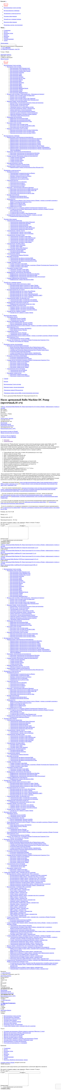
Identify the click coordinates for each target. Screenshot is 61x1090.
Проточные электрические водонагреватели (19, 151)
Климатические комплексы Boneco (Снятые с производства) (26, 955)
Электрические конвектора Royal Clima (21, 226)
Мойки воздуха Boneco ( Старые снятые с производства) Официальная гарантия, (32, 953)
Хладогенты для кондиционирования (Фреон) (22, 111)
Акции (6, 40)
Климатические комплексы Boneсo (19, 216)
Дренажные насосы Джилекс (18, 319)
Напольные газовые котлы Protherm (19, 376)
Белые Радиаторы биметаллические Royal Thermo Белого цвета (27, 347)
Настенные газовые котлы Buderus (19, 364)
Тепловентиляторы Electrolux (18, 252)
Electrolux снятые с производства (19, 904)
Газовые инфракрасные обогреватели (17, 278)
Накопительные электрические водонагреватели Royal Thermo (27, 145)
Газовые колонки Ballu (16, 158)
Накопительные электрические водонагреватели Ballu (25, 140)
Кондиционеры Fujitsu (16, 91)
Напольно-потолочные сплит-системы (17, 128)
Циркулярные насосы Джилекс (18, 330)
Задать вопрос (4, 43)
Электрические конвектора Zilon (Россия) (21, 229)
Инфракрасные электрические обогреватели (19, 272)
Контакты (6, 36)
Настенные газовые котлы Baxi (18, 363)
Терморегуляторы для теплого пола (16, 305)
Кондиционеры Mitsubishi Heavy (19, 92)
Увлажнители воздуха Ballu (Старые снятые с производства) (26, 967)
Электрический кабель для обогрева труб (18, 298)
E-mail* (3, 525)
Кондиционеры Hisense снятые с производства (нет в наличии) (27, 895)
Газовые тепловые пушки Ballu (18, 263)
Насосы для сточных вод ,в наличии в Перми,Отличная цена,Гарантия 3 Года (28, 340)
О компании (7, 30)
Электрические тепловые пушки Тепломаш (22, 239)
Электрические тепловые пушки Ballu (20, 236)
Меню (2, 59)
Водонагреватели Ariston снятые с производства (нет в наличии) (27, 879)
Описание (6, 440)
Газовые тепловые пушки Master (19, 266)
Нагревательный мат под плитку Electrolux (21, 296)
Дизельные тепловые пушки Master (19, 271)
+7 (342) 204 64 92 (5, 973)
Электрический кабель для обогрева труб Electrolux (24, 301)
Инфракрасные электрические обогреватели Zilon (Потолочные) (27, 276)
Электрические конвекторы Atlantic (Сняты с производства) (26, 943)
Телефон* (22, 525)
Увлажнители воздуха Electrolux (18, 177)
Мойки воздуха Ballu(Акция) (18, 204)
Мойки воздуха (11, 199)
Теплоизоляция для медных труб (19, 105)
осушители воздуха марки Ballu (11, 507)
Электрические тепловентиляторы (16, 249)
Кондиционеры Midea (16, 75)
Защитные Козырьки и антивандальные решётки (23, 114)
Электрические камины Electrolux (19, 255)
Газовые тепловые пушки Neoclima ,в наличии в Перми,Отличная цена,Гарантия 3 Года (34, 265)
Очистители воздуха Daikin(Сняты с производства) (24, 954)
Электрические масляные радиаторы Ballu (21, 258)
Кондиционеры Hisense (16, 79)
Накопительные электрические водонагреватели (20, 137)
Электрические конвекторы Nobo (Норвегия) (22, 227)
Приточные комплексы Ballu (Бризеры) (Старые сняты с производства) (29, 958)
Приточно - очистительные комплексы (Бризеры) (20, 187)
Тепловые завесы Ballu (16, 246)
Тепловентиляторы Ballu (17, 250)
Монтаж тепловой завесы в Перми (13, 1037)
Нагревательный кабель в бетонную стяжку (19, 284)
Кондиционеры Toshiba (16, 89)
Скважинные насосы (12, 331)
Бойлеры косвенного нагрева (15, 163)
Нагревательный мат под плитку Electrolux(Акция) (24, 294)
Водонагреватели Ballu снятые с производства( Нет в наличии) (27, 876)
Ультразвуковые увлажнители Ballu (19, 174)
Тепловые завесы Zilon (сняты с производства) (22, 934)
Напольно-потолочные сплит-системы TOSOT (23, 133)
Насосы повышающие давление (15, 321)
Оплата (6, 34)
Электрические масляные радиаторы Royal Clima (23, 261)
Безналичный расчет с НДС (8, 428)
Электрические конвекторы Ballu (19, 225)
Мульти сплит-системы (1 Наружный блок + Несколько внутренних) (25, 94)
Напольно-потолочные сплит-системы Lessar (22, 131)
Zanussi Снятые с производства (18, 898)
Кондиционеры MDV (16, 85)
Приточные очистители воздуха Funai (20, 192)
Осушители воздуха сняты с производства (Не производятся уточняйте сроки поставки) (34, 963)
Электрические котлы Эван (17, 371)
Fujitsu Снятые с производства (18, 894)
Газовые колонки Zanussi (17, 160)
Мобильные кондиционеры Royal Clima (21, 121)
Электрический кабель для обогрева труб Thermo (23, 299)
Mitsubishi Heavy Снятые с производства (21, 911)
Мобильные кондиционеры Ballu (19, 118)
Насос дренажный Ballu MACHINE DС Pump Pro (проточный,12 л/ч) (19, 547)
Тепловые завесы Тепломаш (17, 245)
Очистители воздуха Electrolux (18, 181)
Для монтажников (9, 39)
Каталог (6, 59)
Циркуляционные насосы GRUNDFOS (20, 328)
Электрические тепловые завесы (16, 243)
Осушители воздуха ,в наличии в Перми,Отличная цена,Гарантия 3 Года (27, 207)
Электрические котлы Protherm (18, 370)
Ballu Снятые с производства (18, 912)
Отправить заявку (5, 541)
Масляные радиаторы (13, 256)
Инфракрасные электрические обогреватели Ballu (23, 275)
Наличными (4, 422)
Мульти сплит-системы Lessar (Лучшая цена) (22, 95)
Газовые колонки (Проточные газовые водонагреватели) (22, 156)
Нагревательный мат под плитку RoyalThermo (22, 291)
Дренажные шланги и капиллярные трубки (22, 107)
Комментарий (4, 538)
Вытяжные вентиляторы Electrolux (19, 197)
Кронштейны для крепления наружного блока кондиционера (26, 102)
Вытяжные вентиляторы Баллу (18, 196)
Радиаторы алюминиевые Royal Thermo (21, 358)
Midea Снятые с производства (18, 896)
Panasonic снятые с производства (19, 901)
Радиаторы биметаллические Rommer (20, 351)
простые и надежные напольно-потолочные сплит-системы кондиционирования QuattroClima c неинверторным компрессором (28, 490)
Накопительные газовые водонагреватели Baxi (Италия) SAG (27, 167)
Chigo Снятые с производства (18, 915)
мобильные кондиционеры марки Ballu (35, 502)
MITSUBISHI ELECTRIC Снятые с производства (23, 914)
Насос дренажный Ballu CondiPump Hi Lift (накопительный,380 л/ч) (19, 565)
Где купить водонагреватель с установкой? (15, 1043)
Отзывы (6, 37)
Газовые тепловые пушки (14, 262)
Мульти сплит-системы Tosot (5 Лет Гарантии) (22, 98)
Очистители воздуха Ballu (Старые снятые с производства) (26, 957)
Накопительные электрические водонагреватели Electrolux (26, 138)
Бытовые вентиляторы (13, 194)
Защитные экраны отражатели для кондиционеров (24, 112)
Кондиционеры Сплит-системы (12, 569)
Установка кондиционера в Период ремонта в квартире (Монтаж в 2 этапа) (24, 1031)
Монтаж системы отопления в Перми (14, 1034)
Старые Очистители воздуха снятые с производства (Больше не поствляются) (28, 947)
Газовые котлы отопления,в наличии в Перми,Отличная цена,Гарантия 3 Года (28, 360)
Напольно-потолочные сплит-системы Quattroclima (24, 130)
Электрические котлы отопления (16, 368)
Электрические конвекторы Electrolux (20, 223)
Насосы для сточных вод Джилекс (19, 341)
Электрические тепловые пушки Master (21, 242)
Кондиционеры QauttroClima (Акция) (20, 71)
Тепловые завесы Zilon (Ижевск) (19, 248)
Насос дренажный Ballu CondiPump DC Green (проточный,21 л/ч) (18, 553)
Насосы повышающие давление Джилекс (21, 324)
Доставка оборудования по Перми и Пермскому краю (18, 1040)
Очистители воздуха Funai (17, 186)
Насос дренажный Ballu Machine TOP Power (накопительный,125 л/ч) (19, 559)
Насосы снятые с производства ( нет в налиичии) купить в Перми (25, 945)
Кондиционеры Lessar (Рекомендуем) (20, 69)
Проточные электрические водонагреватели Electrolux (25, 153)
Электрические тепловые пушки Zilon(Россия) (22, 238)
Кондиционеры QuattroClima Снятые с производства (24, 902)
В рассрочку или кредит (7, 425)
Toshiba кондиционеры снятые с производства (22, 899)
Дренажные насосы (12, 317)
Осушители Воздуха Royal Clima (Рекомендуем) (23, 213)
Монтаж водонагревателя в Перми (13, 1035)
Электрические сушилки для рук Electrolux (21, 233)
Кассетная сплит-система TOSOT (19, 127)
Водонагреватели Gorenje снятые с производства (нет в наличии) (28, 881)
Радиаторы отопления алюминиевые (17, 355)
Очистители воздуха (12, 180)
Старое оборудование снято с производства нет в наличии (20, 872)
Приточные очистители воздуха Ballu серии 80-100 (24, 189)
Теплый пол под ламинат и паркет (16, 311)
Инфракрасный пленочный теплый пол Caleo (22, 304)
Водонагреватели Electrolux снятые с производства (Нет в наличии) (28, 875)
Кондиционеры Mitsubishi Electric (19, 88)
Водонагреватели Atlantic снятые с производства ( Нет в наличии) (28, 878)
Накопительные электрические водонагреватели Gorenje (25, 144)
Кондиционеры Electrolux (17, 82)
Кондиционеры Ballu (16, 81)
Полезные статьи (8, 33)
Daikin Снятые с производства (18, 905)
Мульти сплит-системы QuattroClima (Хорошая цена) (24, 99)
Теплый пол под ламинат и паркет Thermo (21, 312)
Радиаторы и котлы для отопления (13, 839)
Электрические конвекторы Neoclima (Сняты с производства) (27, 944)
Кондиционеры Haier (16, 84)
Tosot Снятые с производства (18, 891)
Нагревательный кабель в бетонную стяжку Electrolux (24, 286)
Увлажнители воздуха (13, 171)
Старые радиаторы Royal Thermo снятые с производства (25, 353)
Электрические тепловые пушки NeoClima (21, 240)
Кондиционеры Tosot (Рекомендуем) (20, 68)
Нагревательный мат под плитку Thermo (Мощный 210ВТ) (26, 295)
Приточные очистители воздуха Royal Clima (22, 193)
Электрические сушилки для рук (16, 230)
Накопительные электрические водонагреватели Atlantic (25, 143)
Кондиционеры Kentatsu (16, 76)
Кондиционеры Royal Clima (17, 78)
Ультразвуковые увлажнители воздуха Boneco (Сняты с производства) (29, 968)
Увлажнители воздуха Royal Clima (19, 179)
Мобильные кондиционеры (14, 117)
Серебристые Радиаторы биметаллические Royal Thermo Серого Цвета (29, 350)
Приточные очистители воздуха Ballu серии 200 (23, 190)
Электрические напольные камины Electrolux (22, 930)
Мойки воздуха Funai (16, 206)
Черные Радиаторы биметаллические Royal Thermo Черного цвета (28, 348)
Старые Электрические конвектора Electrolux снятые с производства (28, 940)
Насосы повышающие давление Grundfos (21, 322)
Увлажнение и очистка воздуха (12, 671)
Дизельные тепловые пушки (14, 268)
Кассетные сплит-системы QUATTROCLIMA (22, 125)
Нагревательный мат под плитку (16, 289)
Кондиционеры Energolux (17, 72)
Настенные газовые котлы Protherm (19, 361)
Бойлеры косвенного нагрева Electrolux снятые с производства (27, 885)
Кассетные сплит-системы (14, 122)
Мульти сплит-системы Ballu (18, 97)
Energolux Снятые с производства (19, 908)
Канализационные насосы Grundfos (19, 338)
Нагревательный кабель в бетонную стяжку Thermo (24, 285)
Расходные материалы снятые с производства (22, 108)
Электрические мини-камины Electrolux (21, 925)
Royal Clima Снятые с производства (20, 889)
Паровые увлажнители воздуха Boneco (20, 176)
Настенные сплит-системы (14, 66)
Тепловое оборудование (10, 718)
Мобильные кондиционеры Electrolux (20, 120)
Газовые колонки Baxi (16, 161)
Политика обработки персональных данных (16, 1059)
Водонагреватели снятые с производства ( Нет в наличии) (23, 873)
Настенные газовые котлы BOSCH (19, 365)
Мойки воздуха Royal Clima (17, 203)
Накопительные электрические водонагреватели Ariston (25, 141)
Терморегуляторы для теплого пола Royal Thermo (23, 309)
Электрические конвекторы (14, 220)
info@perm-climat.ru (6, 54)
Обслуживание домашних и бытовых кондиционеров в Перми (21, 1038)
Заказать (11, 418)
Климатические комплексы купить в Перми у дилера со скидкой (24, 215)
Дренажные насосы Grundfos (18, 318)
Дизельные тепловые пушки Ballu (19, 269)
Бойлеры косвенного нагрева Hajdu (19, 164)
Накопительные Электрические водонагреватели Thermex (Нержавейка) (29, 147)
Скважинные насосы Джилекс (18, 332)
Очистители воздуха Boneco (17, 184)
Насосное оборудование (10, 812)
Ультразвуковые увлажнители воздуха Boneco (22, 173)
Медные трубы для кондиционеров (19, 104)
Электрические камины (13, 253)
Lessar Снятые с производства (18, 888)
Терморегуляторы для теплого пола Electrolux (22, 308)
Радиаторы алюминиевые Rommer (19, 357)
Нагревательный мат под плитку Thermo (21, 292)
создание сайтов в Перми (7, 1062)
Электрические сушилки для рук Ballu (20, 232)
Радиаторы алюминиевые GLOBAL (20, 921)
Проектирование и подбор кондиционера (15, 1041)
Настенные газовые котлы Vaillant (19, 367)
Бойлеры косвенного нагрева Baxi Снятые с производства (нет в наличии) (30, 884)
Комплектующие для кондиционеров (17, 101)
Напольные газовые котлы (14, 373)
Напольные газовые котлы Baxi (18, 374)
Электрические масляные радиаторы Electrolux (23, 259)
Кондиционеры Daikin (16, 87)
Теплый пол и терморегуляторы (12, 780)
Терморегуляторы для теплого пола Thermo (22, 307)
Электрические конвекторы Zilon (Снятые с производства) (26, 941)
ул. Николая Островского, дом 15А (10, 49)
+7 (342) (5, 47)
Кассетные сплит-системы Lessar (19, 124)
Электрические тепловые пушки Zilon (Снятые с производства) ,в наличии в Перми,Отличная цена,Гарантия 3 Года (31, 927)
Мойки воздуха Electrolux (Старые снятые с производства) (26, 951)
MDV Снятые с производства (18, 909)
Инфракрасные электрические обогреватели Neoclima (24, 273)
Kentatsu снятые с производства (18, 892)
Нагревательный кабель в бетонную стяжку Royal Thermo (26, 288)
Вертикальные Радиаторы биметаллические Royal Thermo (26, 354)
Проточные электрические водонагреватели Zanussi (24, 154)
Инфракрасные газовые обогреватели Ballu (22, 279)
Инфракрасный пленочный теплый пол (18, 302)
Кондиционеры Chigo (16, 74)
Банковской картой (6, 424)
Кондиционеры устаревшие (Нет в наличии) (19, 886)
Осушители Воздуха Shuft (17, 212)
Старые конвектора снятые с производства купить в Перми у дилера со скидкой (29, 935)
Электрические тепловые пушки (16, 235)
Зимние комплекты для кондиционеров (21, 110)
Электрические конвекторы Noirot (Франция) (22, 222)
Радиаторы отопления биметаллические (18, 345)
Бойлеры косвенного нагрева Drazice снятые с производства (26, 882)
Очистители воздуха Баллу (17, 183)
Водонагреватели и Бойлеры (11, 638)
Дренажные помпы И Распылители (19, 115)
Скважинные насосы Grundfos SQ (19, 334)
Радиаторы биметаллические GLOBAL (20, 920)
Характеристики (8, 441)
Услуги (6, 32)
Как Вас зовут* (5, 524)
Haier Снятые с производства (18, 907)
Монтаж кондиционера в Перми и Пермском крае (17, 1032)
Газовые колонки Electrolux (17, 157)
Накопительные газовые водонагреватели (18, 166)
